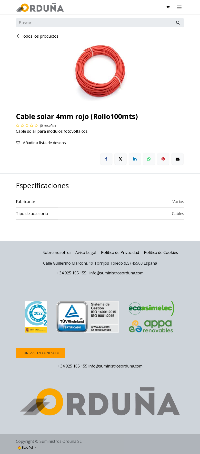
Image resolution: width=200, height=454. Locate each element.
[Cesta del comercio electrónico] (167, 7)
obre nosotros (58, 252)
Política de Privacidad (120, 252)
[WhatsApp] (149, 159)
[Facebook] (106, 159)
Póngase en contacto (40, 353)
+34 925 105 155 (71, 273)
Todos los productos (40, 36)
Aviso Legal (85, 252)
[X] (120, 159)
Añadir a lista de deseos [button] (44, 142)
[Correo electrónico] (177, 159)
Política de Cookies (161, 252)
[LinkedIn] (135, 159)
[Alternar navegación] (179, 7)
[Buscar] (178, 22)
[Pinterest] (163, 159)
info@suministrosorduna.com (116, 273)
